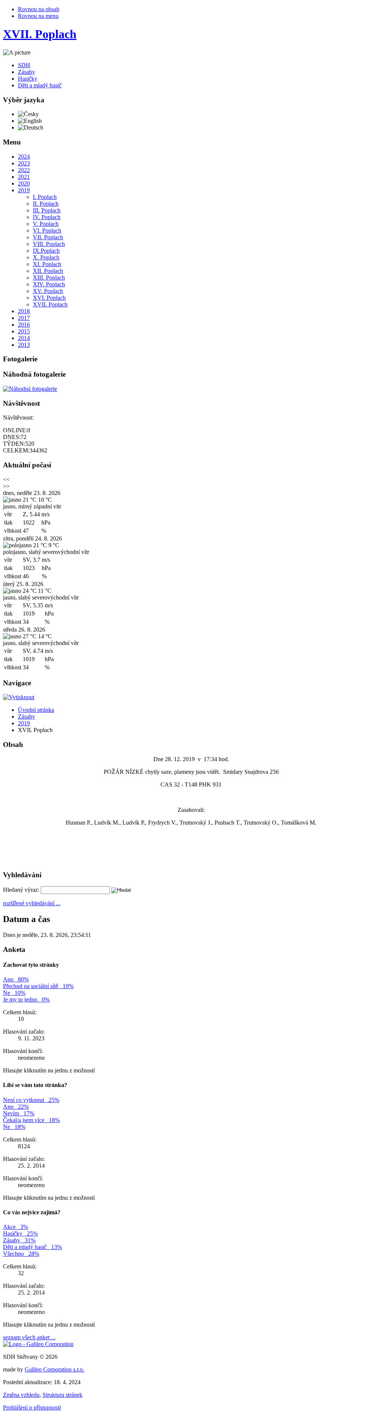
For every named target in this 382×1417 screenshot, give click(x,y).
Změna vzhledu (21, 1395)
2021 (24, 177)
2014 (24, 338)
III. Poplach (46, 210)
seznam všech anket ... (29, 1337)
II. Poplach (46, 203)
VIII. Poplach (49, 244)
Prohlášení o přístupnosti (32, 1407)
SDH (24, 65)
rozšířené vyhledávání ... (31, 903)
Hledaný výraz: (21, 890)
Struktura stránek (62, 1395)
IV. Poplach (46, 217)
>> (6, 486)
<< (6, 479)
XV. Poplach (48, 291)
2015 (24, 331)
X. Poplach (46, 257)
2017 (24, 318)
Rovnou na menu (38, 16)
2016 (24, 324)
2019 (24, 190)
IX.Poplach (46, 250)
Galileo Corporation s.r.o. (54, 1369)
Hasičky (27, 78)
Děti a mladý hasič (40, 85)
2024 (24, 156)
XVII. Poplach (50, 304)
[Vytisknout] (18, 697)
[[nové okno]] (38, 1344)
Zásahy (26, 72)
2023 (24, 163)
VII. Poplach (48, 237)
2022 (24, 170)
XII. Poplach (48, 271)
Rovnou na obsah (38, 9)
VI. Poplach (47, 230)
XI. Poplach (47, 264)
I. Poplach (45, 197)
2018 (24, 311)
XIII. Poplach (49, 277)
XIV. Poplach (49, 284)
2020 (24, 183)
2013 (24, 345)
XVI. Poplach (49, 298)
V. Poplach (46, 224)
